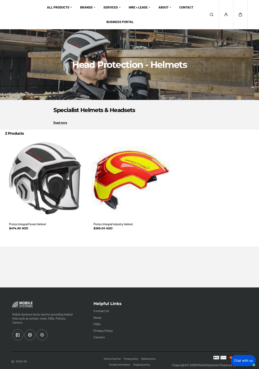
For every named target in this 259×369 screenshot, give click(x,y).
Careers (99, 337)
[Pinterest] (42, 334)
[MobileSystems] (23, 14)
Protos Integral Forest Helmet (27, 224)
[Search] (212, 14)
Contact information (119, 364)
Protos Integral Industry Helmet (113, 224)
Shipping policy (141, 364)
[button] (240, 14)
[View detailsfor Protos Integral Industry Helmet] (129, 179)
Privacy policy (131, 358)
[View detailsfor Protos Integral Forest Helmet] (45, 179)
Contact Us (101, 311)
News (97, 317)
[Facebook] (17, 334)
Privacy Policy (103, 330)
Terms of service (112, 358)
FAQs (97, 324)
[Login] (226, 14)
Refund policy (148, 358)
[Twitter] (29, 334)
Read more (60, 122)
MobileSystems (208, 365)
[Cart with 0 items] (240, 14)
